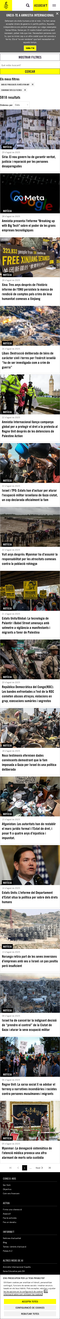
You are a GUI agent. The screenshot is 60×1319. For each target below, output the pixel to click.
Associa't (40, 5)
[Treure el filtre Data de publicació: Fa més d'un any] (33, 84)
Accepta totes (30, 1301)
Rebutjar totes (30, 1313)
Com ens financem (11, 1193)
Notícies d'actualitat (12, 1238)
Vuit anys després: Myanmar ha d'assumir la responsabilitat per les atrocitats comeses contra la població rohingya (30, 559)
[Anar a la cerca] (28, 5)
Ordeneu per (6, 104)
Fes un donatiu (9, 1222)
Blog (5, 1242)
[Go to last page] (49, 1167)
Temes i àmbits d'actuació (14, 1246)
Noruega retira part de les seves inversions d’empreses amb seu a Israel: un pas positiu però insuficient (30, 961)
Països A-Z (7, 1251)
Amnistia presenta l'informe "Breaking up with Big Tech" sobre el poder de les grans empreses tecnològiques (28, 225)
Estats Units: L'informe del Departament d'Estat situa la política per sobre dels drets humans (30, 897)
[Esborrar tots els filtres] (25, 90)
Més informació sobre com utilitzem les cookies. (25, 1293)
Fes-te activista (9, 1218)
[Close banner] (57, 13)
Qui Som (7, 1185)
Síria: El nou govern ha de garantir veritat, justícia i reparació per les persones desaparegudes (29, 161)
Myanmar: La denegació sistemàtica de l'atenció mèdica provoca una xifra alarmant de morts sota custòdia (27, 1153)
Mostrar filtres (30, 57)
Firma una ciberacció (12, 1209)
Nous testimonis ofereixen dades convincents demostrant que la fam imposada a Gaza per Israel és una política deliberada (29, 762)
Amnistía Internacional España (17, 1267)
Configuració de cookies (30, 1307)
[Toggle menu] (54, 5)
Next (38, 1167)
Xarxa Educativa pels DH (14, 1271)
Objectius (7, 1189)
